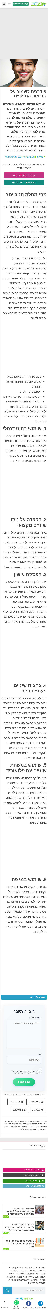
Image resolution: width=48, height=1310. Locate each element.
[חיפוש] (7, 1290)
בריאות (40, 157)
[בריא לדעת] (38, 4)
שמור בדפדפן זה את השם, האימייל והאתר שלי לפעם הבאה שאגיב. (26, 1072)
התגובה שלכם (35, 1018)
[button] (9, 4)
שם (40, 1054)
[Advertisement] (24, 33)
